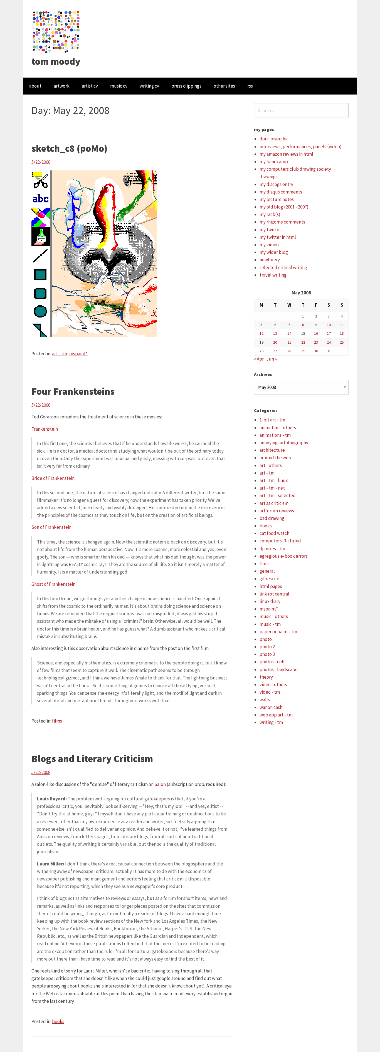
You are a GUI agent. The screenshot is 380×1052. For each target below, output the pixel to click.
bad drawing (272, 518)
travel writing (273, 275)
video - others (273, 684)
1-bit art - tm (272, 420)
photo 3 (267, 654)
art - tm (59, 354)
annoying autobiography (284, 443)
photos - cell (272, 662)
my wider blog (274, 252)
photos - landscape (279, 669)
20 (275, 342)
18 (342, 333)
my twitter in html (278, 237)
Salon (160, 784)
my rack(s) (270, 214)
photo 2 (267, 647)
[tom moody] (56, 31)
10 (329, 324)
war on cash (271, 707)
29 (303, 350)
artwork (62, 86)
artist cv (90, 86)
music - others (274, 616)
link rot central (274, 594)
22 (303, 342)
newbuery (270, 260)
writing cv (149, 86)
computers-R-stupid (280, 541)
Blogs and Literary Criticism (92, 759)
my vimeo (269, 245)
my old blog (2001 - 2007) (284, 207)
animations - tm (275, 435)
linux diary (270, 601)
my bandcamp (274, 161)
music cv (118, 86)
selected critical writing (283, 267)
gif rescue (269, 578)
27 (275, 350)
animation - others (278, 428)
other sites (224, 86)
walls (265, 699)
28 (289, 350)
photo (266, 639)
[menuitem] (35, 86)
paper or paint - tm (278, 632)
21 (289, 342)
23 (316, 342)
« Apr (259, 359)
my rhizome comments (282, 222)
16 (316, 333)
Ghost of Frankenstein (53, 584)
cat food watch (274, 533)
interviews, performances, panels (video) (301, 146)
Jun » (271, 359)
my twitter (270, 230)
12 (261, 333)
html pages (271, 586)
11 (342, 324)
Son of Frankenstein (51, 527)
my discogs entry (276, 184)
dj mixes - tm (272, 548)
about (35, 86)
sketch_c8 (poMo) (69, 148)
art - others (271, 465)
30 (316, 350)
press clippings (186, 86)
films (57, 721)
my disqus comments (281, 192)
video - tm (270, 692)
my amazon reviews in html (286, 154)
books (58, 1021)
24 (329, 342)
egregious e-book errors (284, 556)
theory (266, 677)
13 (275, 333)
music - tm (270, 624)
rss (250, 86)
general (267, 571)
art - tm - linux (274, 480)
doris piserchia (274, 139)
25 (342, 342)
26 (261, 350)
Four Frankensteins (73, 391)
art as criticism (274, 503)
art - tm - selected (278, 495)
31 (329, 350)
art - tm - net (272, 488)
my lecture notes (277, 199)
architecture (272, 450)
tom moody (55, 61)
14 (289, 333)
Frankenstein (44, 429)
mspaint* (78, 354)
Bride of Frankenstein (53, 478)
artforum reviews (277, 511)
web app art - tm (276, 715)
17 (329, 333)
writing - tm (271, 722)
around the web (275, 458)
